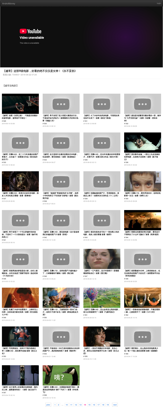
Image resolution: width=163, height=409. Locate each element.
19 (108, 404)
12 (76, 404)
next (115, 404)
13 (80, 404)
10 (67, 404)
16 (94, 404)
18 (103, 404)
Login (159, 3)
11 (71, 404)
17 (99, 404)
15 (89, 404)
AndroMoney (8, 3)
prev (48, 404)
